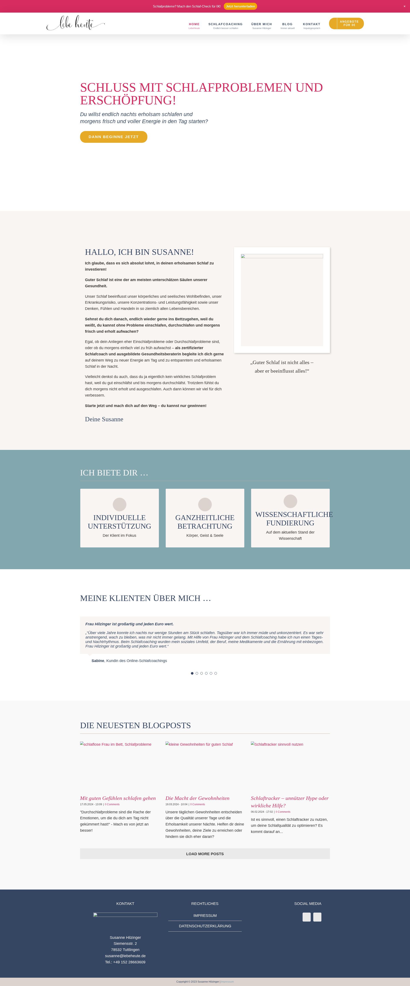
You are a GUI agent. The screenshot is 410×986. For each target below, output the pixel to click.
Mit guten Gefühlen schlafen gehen (118, 798)
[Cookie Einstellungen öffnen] (9, 980)
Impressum (227, 981)
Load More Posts (205, 854)
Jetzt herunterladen (240, 6)
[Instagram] (317, 917)
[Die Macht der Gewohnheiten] (205, 766)
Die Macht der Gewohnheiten (197, 798)
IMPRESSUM (205, 915)
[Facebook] (307, 917)
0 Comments (112, 804)
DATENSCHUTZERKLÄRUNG (205, 926)
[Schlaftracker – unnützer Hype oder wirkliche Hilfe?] (290, 766)
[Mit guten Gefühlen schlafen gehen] (119, 766)
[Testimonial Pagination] (192, 673)
